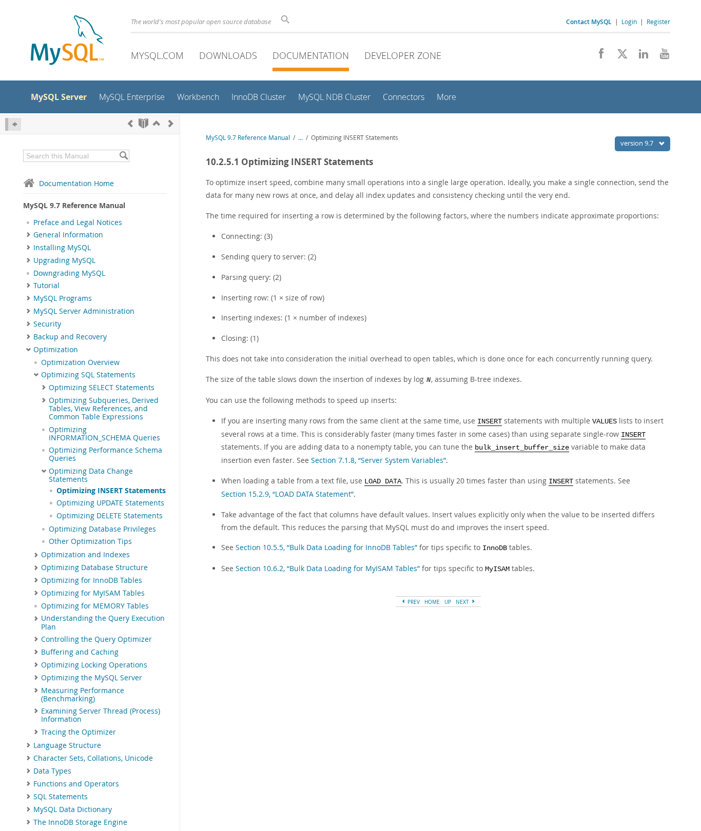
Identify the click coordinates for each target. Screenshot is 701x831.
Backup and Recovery (70, 336)
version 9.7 (637, 143)
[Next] (171, 123)
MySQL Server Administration (83, 311)
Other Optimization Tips (90, 541)
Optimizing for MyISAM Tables (93, 593)
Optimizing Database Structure (94, 567)
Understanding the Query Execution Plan (103, 622)
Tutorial (46, 285)
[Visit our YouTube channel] (660, 56)
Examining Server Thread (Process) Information (100, 715)
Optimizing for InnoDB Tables (91, 580)
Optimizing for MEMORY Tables (95, 606)
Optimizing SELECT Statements (101, 387)
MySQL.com (157, 55)
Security (47, 324)
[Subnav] (28, 235)
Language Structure (67, 745)
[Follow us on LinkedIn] (639, 56)
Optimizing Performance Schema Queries (105, 454)
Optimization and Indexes (85, 554)
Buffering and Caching (80, 652)
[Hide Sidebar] (13, 124)
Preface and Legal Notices (77, 222)
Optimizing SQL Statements (88, 374)
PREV (413, 601)
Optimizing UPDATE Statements (110, 503)
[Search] (123, 155)
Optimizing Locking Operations (94, 665)
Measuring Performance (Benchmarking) (82, 694)
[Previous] (130, 123)
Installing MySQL (62, 247)
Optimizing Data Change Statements (91, 475)
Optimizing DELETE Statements (109, 515)
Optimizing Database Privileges (102, 529)
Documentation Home (76, 183)
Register (658, 21)
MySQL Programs (62, 298)
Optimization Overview (80, 362)
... (300, 137)
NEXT (463, 601)
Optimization (55, 349)
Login (629, 21)
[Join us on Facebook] (597, 56)
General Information (68, 234)
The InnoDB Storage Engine (80, 822)
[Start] (143, 123)
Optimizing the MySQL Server (91, 677)
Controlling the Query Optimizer (96, 639)
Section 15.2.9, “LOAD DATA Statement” (287, 494)
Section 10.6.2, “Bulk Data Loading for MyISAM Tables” (328, 568)
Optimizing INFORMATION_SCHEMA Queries (104, 433)
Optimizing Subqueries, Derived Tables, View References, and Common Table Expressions (104, 409)
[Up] (156, 123)
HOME (432, 601)
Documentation (310, 55)
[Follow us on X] (618, 56)
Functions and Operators (76, 783)
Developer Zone (402, 55)
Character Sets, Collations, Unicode (93, 758)
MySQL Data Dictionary (72, 809)
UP (447, 601)
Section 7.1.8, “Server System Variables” (378, 460)
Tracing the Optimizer (78, 732)
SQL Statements (60, 796)
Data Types (52, 771)
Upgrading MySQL (64, 260)
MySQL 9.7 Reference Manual (248, 137)
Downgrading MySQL (69, 273)
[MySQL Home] (67, 41)
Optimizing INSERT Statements (111, 490)
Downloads (228, 55)
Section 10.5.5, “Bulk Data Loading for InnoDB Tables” (326, 547)
